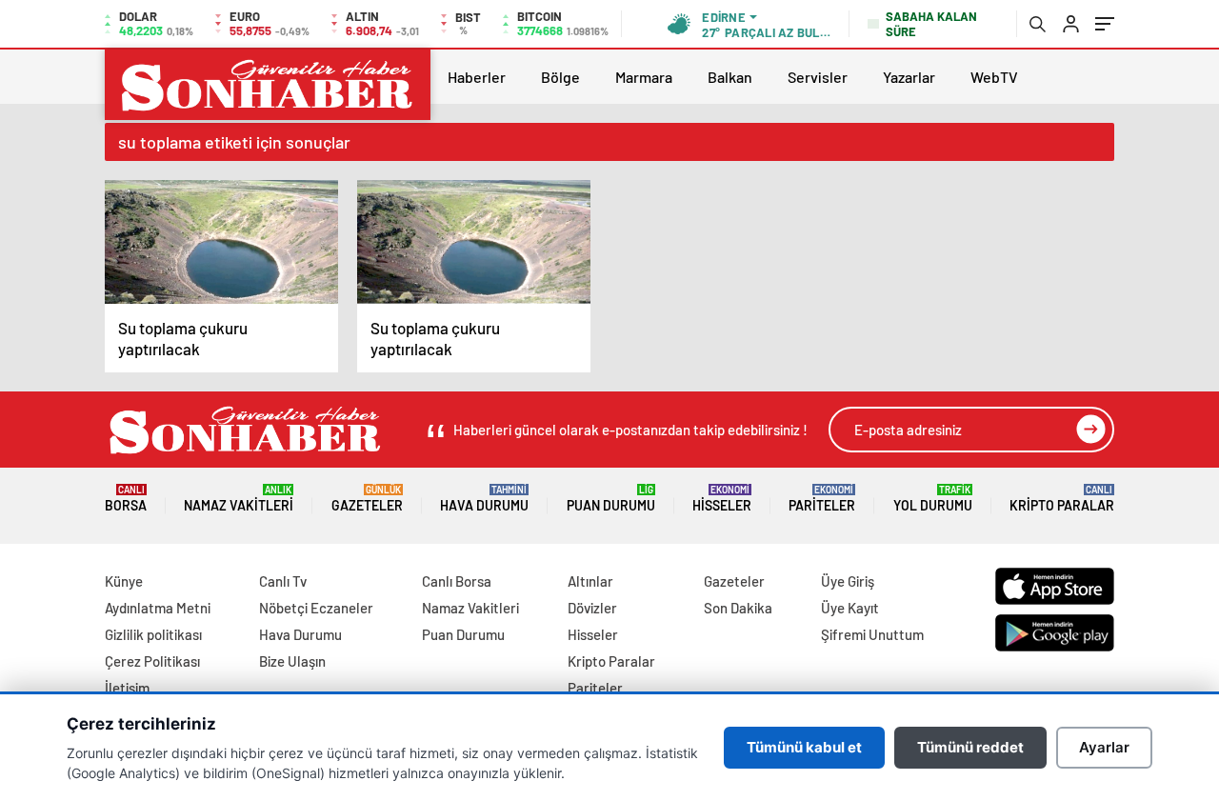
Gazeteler (367, 498)
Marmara (643, 77)
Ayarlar (1104, 747)
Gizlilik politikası (153, 634)
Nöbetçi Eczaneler (316, 607)
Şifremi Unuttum (872, 634)
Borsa (126, 498)
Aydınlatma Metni (157, 607)
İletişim (127, 687)
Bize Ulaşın (292, 661)
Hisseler (721, 498)
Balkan (730, 77)
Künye (124, 581)
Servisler (818, 77)
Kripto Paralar (1061, 498)
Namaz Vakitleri (238, 498)
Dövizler (592, 607)
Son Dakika (738, 607)
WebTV (994, 77)
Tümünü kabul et (804, 747)
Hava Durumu (484, 498)
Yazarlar (909, 77)
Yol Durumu (932, 498)
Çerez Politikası (152, 661)
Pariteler (822, 498)
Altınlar (590, 581)
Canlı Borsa (456, 581)
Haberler (477, 77)
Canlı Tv (283, 581)
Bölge (560, 77)
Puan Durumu (611, 498)
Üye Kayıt (850, 607)
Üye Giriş (847, 581)
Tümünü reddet (970, 747)
